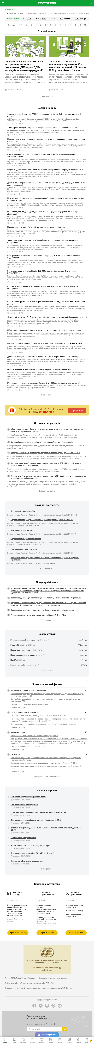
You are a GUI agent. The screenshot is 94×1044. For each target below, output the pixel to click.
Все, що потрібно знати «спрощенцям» (27, 861)
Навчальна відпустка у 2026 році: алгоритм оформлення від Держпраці (38, 227)
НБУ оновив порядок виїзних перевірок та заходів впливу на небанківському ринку (44, 330)
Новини (14, 1042)
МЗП (29, 19)
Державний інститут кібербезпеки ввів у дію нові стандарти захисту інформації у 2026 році (47, 317)
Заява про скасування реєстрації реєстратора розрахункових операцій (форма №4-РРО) (47, 767)
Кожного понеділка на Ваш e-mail (41, 1024)
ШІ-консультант (49, 1034)
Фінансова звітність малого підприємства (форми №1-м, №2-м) (38, 615)
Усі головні (46, 96)
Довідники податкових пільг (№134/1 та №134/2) (32, 853)
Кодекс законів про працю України (26, 539)
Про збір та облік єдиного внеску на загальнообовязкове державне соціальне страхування (45, 559)
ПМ (61, 19)
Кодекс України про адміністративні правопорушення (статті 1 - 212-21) (42, 520)
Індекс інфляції (17, 665)
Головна (5, 1042)
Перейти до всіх (47, 933)
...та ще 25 (17, 771)
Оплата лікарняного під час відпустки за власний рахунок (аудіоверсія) (42, 442)
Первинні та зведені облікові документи (28, 690)
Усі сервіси (46, 869)
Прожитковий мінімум (20, 650)
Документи (32, 1042)
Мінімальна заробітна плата (22, 640)
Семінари (78, 1042)
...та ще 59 (17, 749)
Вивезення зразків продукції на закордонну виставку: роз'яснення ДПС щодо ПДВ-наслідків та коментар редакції (24, 66)
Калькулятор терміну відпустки (24, 805)
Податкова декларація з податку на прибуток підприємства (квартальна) (42, 610)
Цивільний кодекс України (22, 530)
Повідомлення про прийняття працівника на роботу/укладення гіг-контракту (44, 724)
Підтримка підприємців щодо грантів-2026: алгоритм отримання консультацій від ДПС (45, 343)
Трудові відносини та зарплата (24, 712)
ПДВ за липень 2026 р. (74, 911)
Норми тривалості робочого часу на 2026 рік (30, 845)
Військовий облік (18, 732)
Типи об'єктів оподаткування (23, 838)
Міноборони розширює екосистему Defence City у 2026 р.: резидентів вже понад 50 (43, 383)
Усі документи (46, 568)
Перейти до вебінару (18, 933)
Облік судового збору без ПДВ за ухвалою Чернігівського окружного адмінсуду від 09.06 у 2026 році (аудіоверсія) (47, 430)
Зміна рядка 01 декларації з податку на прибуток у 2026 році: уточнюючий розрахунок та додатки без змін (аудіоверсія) (48, 477)
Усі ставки (46, 670)
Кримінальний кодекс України (24, 549)
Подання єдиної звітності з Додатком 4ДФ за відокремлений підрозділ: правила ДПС (45, 170)
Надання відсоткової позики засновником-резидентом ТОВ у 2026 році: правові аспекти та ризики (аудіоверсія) (46, 464)
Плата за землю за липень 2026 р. (73, 915)
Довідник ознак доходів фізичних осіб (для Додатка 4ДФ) (36, 820)
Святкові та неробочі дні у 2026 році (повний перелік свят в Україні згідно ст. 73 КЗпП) (46, 829)
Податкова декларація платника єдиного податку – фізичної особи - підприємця (46, 598)
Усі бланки (46, 620)
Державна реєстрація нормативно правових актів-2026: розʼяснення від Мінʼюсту (42, 357)
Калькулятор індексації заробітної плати (28, 797)
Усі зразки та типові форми (46, 776)
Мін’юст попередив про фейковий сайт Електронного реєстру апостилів (39, 370)
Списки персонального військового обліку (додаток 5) (34, 736)
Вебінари (69, 1042)
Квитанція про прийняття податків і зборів (29, 704)
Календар (41, 1042)
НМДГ (13, 660)
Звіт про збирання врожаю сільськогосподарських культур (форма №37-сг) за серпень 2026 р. (46, 909)
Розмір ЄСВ (15, 645)
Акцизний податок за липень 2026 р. (74, 906)
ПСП (77, 19)
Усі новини (46, 395)
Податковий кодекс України (23, 511)
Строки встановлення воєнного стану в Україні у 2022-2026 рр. (38, 812)
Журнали (60, 1042)
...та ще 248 (18, 707)
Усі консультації (46, 491)
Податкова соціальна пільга (22, 655)
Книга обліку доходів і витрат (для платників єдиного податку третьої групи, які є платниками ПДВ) (46, 700)
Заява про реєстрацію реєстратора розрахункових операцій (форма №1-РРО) (44, 763)
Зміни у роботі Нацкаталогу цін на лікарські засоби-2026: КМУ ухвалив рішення (42, 128)
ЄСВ (44, 19)
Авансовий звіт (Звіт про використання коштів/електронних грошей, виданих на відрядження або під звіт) (46, 759)
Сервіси (51, 1042)
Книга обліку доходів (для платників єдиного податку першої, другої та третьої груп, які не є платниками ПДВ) (47, 695)
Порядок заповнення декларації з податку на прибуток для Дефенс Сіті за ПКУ (45, 453)
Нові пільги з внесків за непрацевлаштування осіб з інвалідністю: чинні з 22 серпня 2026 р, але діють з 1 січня (67, 66)
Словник (11, 25)
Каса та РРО (16, 754)
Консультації (23, 1042)
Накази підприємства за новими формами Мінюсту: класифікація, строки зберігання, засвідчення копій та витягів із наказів (17, 910)
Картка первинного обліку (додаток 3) (27, 746)
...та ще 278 (18, 727)
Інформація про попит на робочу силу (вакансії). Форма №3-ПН (38, 716)
